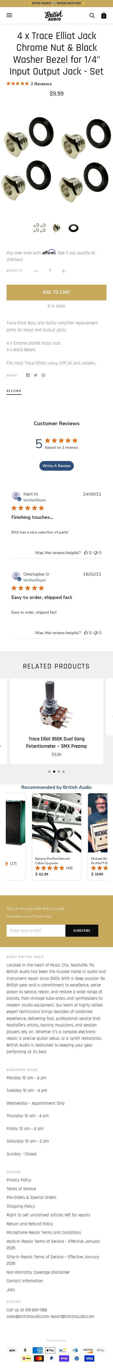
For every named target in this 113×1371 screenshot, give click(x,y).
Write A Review (57, 465)
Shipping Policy (21, 1206)
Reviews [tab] (14, 391)
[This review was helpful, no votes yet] (86, 553)
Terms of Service (21, 1189)
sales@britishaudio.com (28, 1316)
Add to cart (56, 292)
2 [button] (54, 772)
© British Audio (56, 1341)
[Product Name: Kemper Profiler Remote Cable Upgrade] (56, 836)
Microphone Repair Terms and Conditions (44, 1232)
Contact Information (25, 1281)
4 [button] (64, 772)
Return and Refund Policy (30, 1224)
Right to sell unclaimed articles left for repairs (48, 1215)
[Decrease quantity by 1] (36, 271)
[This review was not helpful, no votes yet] (95, 553)
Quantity (15, 271)
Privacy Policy (19, 1180)
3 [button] (59, 772)
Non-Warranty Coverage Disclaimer (38, 1272)
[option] (56, 159)
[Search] (92, 15)
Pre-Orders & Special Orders (31, 1197)
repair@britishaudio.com (72, 1316)
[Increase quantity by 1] (63, 271)
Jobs (11, 1290)
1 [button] (49, 772)
